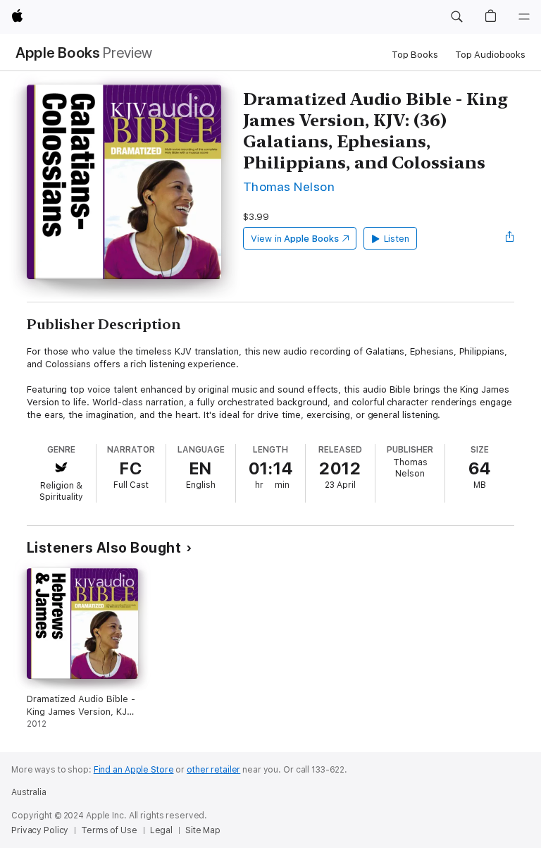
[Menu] (524, 17)
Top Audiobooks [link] (490, 54)
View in (295, 238)
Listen (397, 238)
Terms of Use (109, 830)
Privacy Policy (39, 830)
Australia (28, 792)
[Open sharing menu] (510, 238)
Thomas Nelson (289, 186)
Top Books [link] (415, 54)
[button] (456, 17)
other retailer (213, 770)
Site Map (202, 830)
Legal (161, 830)
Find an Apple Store (134, 770)
